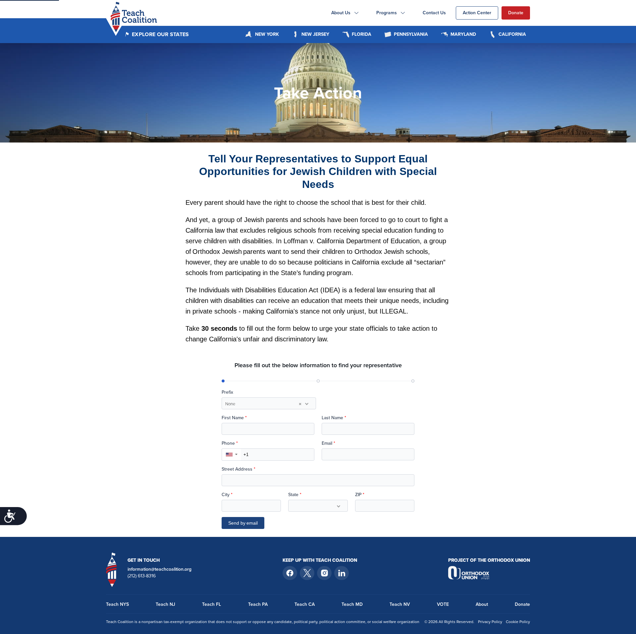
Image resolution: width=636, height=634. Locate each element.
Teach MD (352, 604)
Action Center (477, 12)
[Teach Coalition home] (111, 569)
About (482, 604)
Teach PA (258, 604)
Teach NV (400, 604)
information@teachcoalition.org (159, 569)
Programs (386, 12)
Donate (515, 12)
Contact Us (434, 12)
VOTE (443, 604)
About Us (340, 12)
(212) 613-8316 (142, 576)
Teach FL (211, 604)
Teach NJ (165, 604)
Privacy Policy (490, 622)
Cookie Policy (518, 622)
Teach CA (304, 604)
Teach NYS (117, 604)
